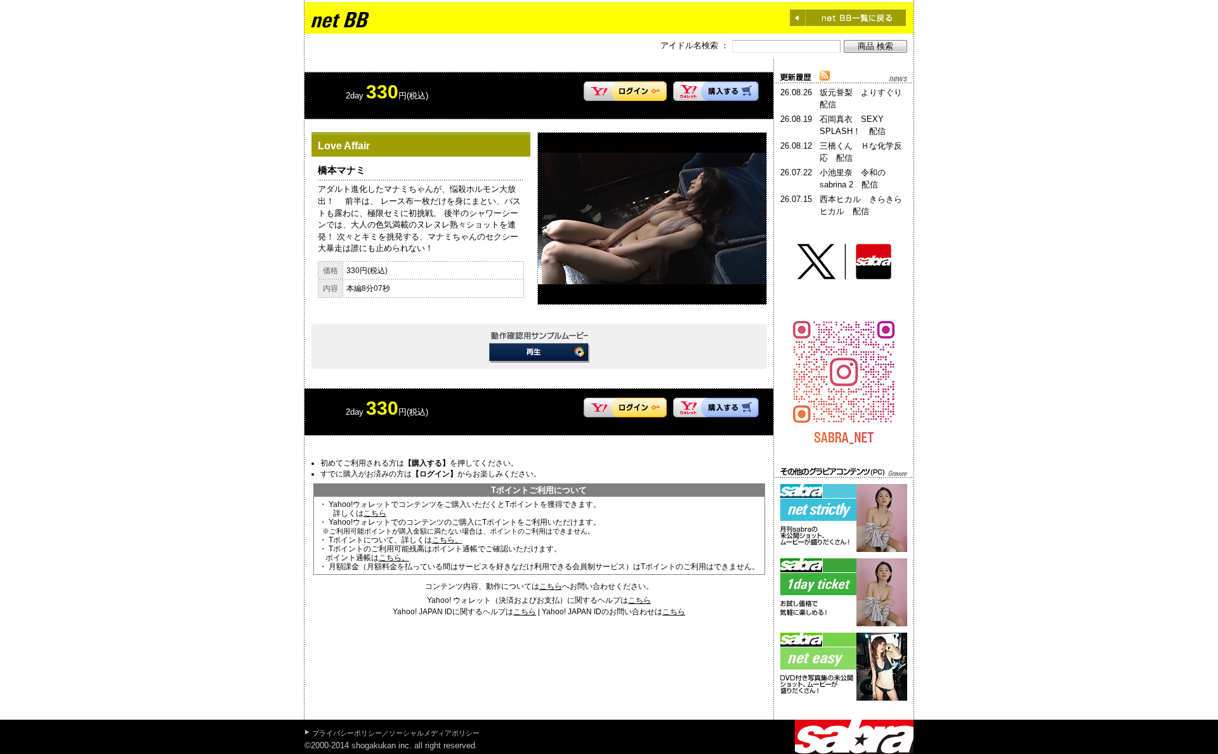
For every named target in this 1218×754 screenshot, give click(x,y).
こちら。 (447, 539)
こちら (374, 513)
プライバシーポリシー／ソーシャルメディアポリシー (396, 733)
